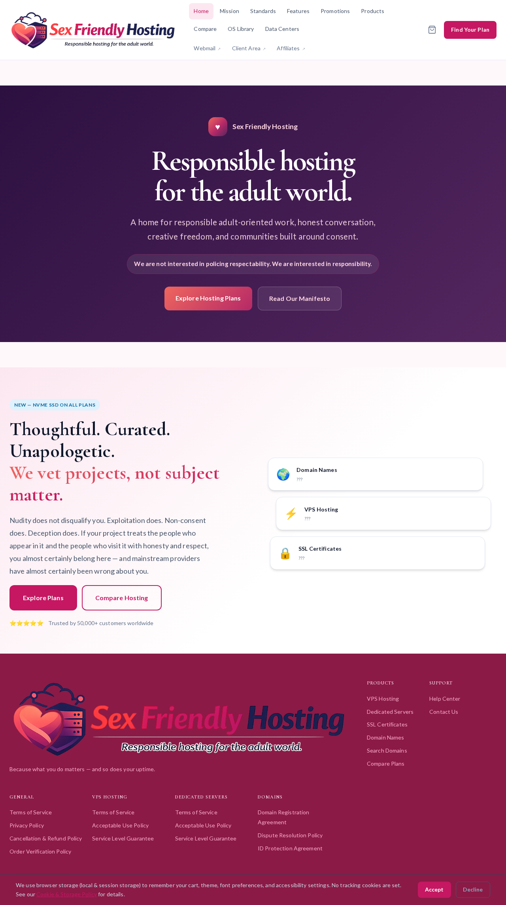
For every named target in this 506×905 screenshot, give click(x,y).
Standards (263, 11)
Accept (434, 889)
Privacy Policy (26, 825)
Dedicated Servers (390, 711)
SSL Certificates (387, 724)
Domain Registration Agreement (283, 817)
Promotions (335, 11)
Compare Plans (386, 763)
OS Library (241, 28)
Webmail (209, 47)
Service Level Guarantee (123, 838)
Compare (205, 28)
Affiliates (293, 47)
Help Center (444, 698)
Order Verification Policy (40, 851)
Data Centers (282, 28)
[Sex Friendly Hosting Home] (92, 29)
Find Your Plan (470, 29)
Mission (229, 11)
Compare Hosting (121, 597)
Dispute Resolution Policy (290, 835)
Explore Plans (43, 597)
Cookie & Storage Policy (66, 894)
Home (201, 11)
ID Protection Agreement (290, 848)
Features (298, 11)
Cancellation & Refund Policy (45, 838)
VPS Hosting (383, 698)
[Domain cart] (432, 30)
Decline (473, 889)
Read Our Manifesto (299, 298)
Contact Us (443, 711)
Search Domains (387, 750)
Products (372, 11)
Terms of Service (30, 812)
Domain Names (385, 737)
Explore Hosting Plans (208, 298)
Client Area (251, 47)
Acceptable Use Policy (120, 825)
